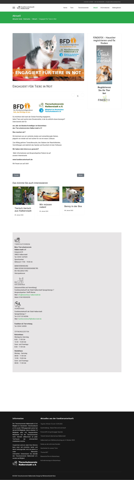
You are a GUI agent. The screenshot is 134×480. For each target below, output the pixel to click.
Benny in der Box (73, 206)
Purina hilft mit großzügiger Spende (52, 432)
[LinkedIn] (82, 95)
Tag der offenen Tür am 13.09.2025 (51, 424)
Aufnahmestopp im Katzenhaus (50, 460)
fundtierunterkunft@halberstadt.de (29, 319)
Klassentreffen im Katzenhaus (50, 456)
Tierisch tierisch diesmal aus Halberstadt (53, 436)
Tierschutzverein (83, 7)
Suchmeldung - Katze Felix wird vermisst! (53, 428)
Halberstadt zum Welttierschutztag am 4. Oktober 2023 (58, 440)
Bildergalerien (116, 7)
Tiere (71, 7)
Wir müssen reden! (45, 205)
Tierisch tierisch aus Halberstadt (23, 209)
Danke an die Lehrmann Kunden (50, 444)
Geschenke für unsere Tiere (49, 448)
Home (65, 7)
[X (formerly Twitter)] (77, 96)
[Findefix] (104, 74)
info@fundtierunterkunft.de (112, 2)
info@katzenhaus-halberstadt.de (29, 295)
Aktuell (95, 7)
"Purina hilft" (44, 452)
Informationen (105, 7)
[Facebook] (73, 95)
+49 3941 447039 (88, 2)
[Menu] (14, 8)
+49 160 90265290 (99, 2)
